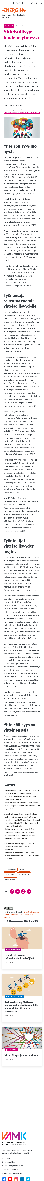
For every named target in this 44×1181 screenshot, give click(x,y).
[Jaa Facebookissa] (11, 891)
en (23, 3)
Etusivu (7, 1158)
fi (14, 3)
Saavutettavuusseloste (13, 1173)
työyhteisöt (9, 874)
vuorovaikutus (23, 874)
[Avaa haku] (35, 10)
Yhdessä (12, 1049)
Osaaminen (14, 949)
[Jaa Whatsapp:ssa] (23, 891)
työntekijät (24, 869)
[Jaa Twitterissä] (17, 891)
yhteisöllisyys (10, 879)
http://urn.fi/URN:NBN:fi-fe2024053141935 (22, 112)
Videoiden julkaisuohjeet (13, 1166)
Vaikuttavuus (15, 996)
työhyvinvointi (10, 869)
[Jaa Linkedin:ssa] (28, 891)
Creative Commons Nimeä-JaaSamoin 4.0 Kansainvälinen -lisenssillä (21, 915)
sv (18, 3)
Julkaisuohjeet (9, 1162)
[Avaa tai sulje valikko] (39, 10)
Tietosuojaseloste (11, 1169)
